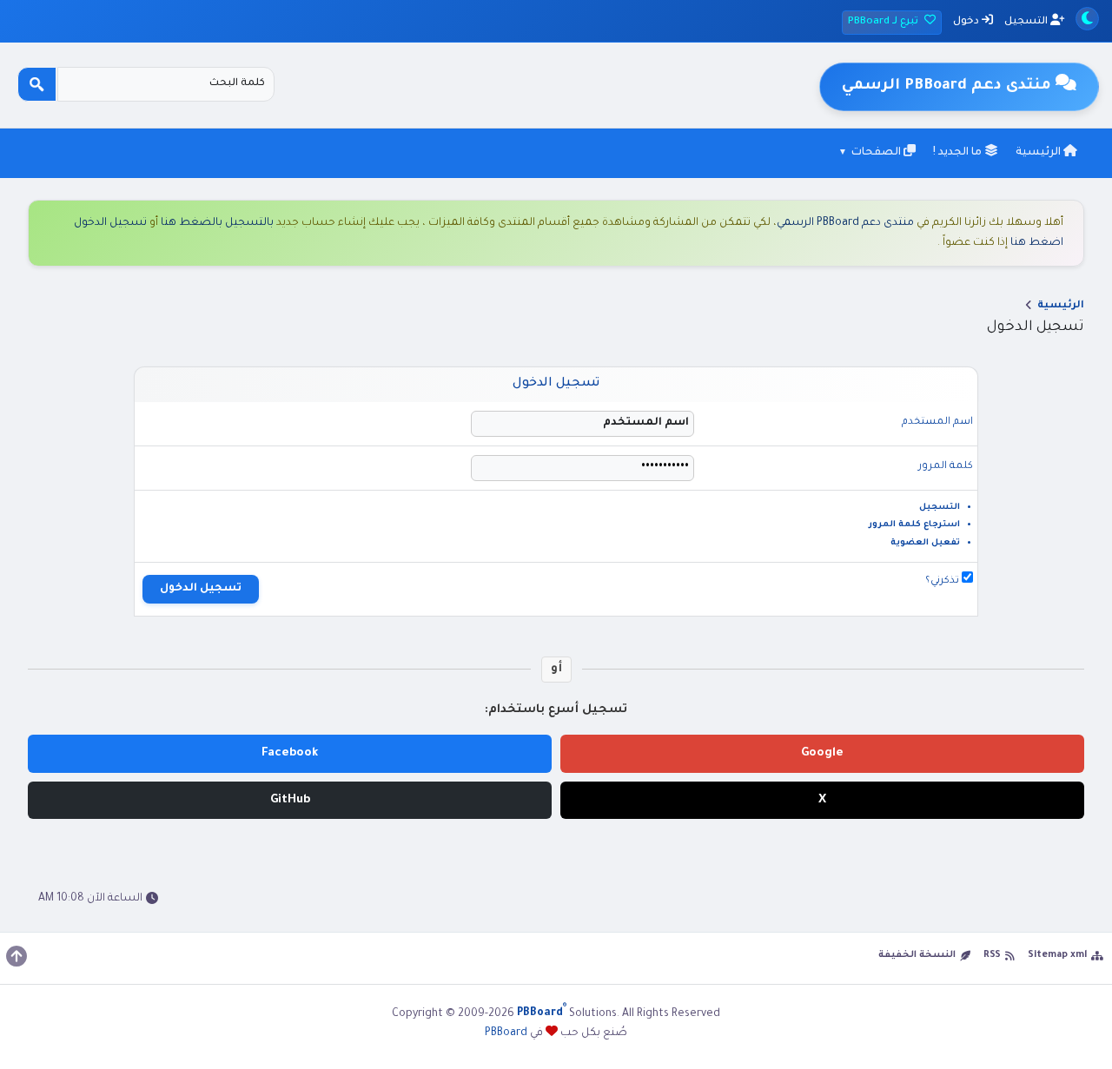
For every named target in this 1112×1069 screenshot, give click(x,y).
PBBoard (506, 1033)
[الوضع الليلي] (1087, 18)
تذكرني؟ (943, 581)
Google (822, 753)
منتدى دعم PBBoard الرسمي (845, 223)
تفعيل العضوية (925, 543)
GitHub (290, 800)
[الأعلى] (16, 956)
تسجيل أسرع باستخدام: (556, 709)
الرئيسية (1039, 153)
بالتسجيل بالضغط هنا (217, 223)
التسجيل (1027, 22)
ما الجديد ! (958, 153)
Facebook (290, 753)
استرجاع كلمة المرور (914, 525)
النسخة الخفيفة (917, 955)
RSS (992, 955)
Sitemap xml (1057, 955)
